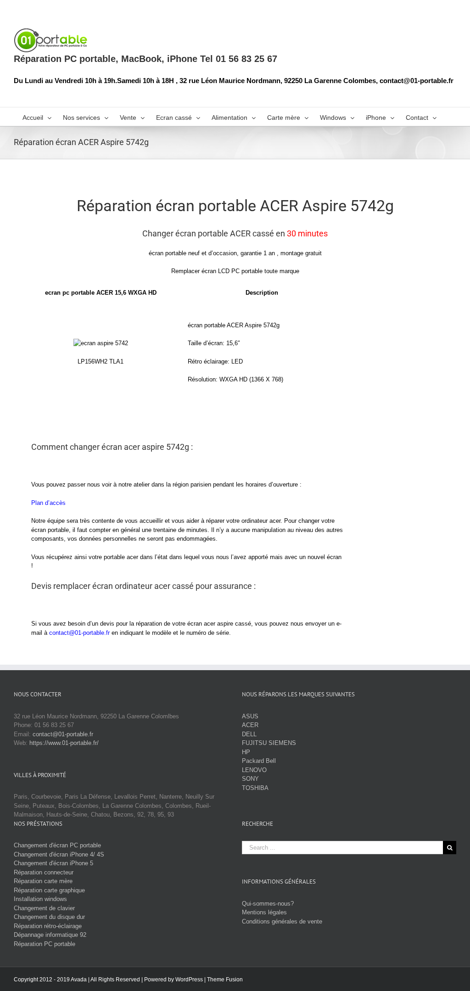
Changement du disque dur (49, 916)
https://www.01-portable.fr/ (64, 742)
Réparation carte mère (43, 881)
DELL (249, 734)
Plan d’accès (48, 502)
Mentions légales (264, 912)
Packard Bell (259, 760)
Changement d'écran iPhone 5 (53, 863)
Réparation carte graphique (49, 890)
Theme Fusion (225, 979)
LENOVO (254, 770)
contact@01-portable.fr (79, 632)
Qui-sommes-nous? (268, 903)
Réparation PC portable (44, 944)
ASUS (250, 716)
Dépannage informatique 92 (50, 934)
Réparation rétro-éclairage (48, 926)
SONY (250, 778)
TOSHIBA (255, 787)
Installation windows (40, 899)
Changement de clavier (44, 908)
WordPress (189, 979)
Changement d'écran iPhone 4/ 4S (59, 854)
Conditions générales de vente (282, 921)
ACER (250, 725)
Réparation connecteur (43, 872)
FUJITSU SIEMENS (269, 742)
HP (246, 752)
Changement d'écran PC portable (57, 845)
